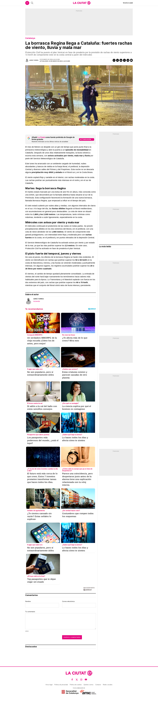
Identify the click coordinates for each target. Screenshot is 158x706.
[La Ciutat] (82, 3)
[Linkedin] (121, 60)
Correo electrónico (68, 601)
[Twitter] (117, 60)
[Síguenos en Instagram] (81, 679)
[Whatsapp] (124, 60)
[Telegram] (128, 60)
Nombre (28, 601)
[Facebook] (114, 60)
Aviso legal (49, 684)
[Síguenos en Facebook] (72, 679)
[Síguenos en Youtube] (86, 679)
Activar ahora (85, 139)
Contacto (98, 684)
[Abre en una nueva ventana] (70, 692)
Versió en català (128, 3)
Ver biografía (36, 301)
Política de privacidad (61, 684)
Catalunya (30, 38)
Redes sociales (107, 684)
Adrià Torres (33, 60)
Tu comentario (30, 611)
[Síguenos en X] (77, 679)
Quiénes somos (88, 684)
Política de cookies (76, 684)
